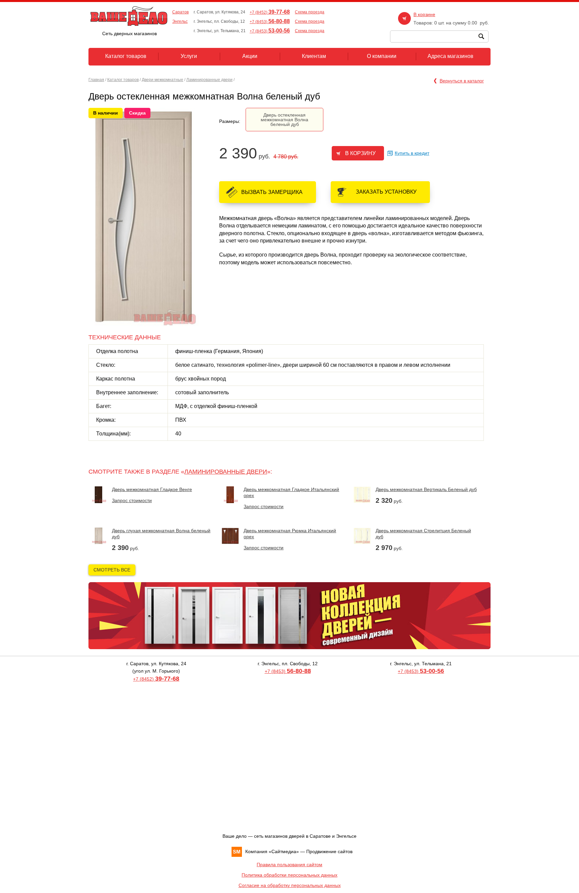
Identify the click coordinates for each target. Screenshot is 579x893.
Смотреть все (111, 569)
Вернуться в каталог (462, 80)
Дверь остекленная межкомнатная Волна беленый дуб (284, 119)
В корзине (424, 14)
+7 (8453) (270, 21)
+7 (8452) (270, 12)
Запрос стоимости (132, 500)
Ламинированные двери (209, 79)
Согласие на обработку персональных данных (290, 885)
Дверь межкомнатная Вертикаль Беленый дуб (426, 489)
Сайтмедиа (283, 851)
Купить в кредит (412, 153)
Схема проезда (309, 12)
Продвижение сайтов (329, 851)
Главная (96, 79)
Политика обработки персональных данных (289, 875)
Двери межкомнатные (162, 79)
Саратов (180, 12)
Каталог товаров (123, 79)
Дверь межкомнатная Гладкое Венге (152, 489)
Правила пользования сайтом (289, 864)
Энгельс (180, 21)
